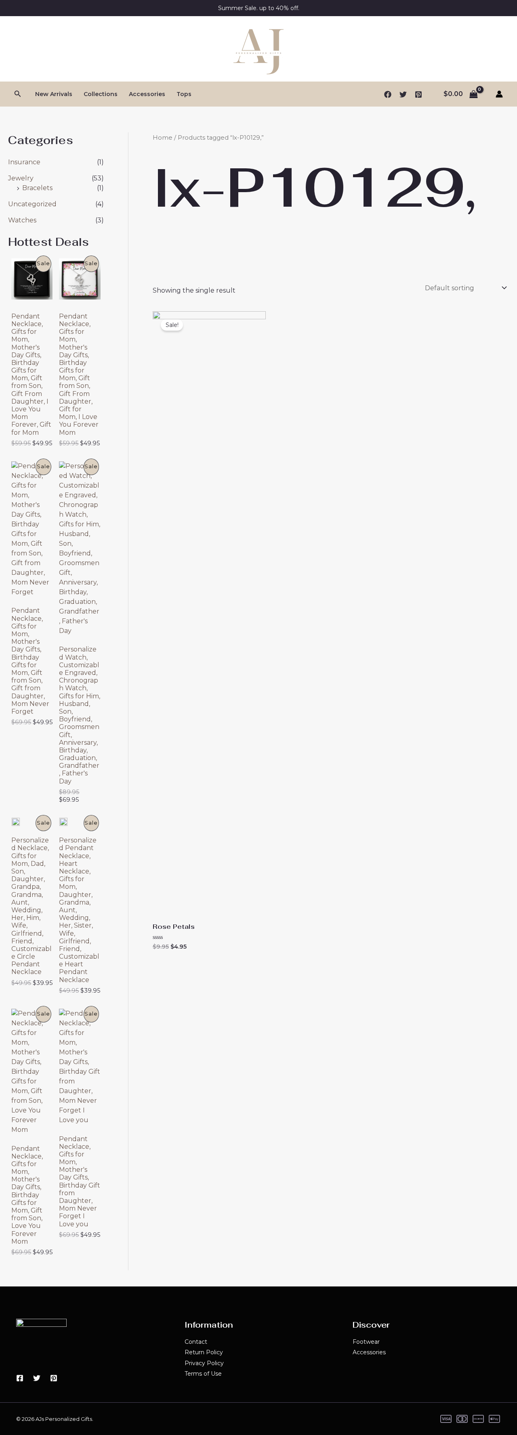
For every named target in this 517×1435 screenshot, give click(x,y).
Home (162, 137)
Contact (196, 1341)
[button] (17, 94)
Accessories (147, 94)
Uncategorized (32, 204)
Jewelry (21, 178)
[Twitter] (403, 94)
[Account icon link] (499, 94)
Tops (184, 94)
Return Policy (204, 1352)
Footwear (366, 1341)
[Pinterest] (418, 94)
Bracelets (37, 188)
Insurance (24, 162)
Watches (22, 220)
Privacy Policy (204, 1363)
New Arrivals (53, 94)
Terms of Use (203, 1373)
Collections (101, 94)
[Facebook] (387, 94)
